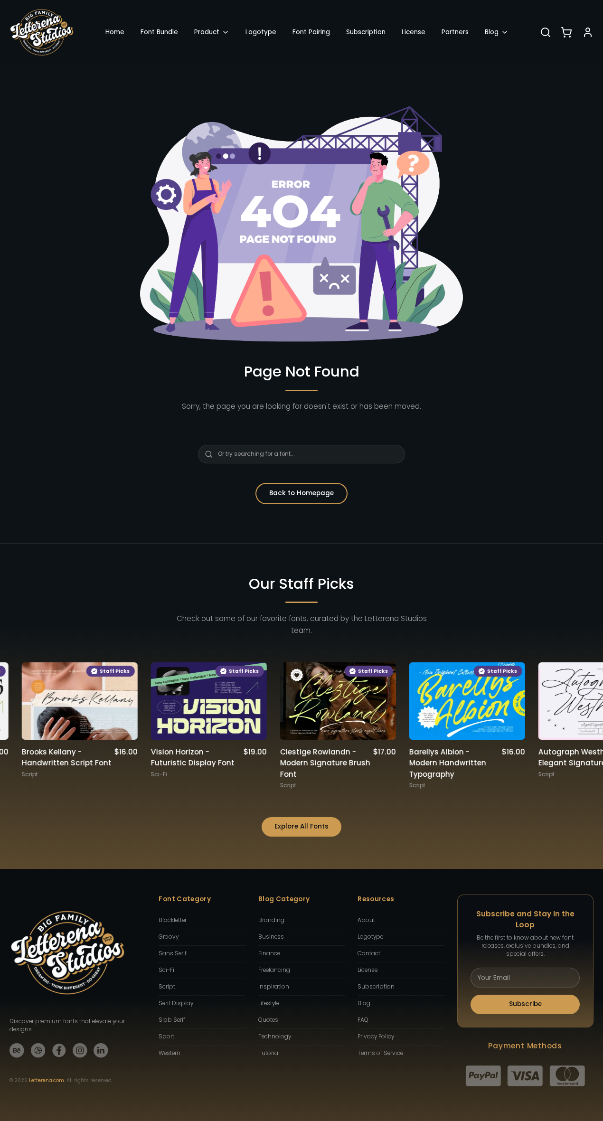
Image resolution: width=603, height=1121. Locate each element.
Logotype (260, 32)
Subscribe (525, 1003)
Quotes (268, 1020)
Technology (274, 1036)
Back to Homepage (301, 493)
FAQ (363, 1020)
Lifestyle (268, 1003)
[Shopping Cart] (566, 32)
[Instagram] (80, 1050)
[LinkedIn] (101, 1050)
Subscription (366, 32)
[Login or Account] (588, 32)
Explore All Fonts (301, 826)
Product (206, 32)
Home (114, 32)
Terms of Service (380, 1053)
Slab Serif (172, 1020)
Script (167, 986)
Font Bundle (159, 32)
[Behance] (16, 1050)
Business (271, 937)
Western (169, 1053)
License (413, 32)
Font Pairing (311, 32)
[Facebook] (59, 1050)
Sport (166, 1036)
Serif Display (176, 1003)
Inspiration (273, 986)
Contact (369, 953)
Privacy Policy (376, 1036)
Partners (455, 32)
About (366, 920)
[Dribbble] (38, 1050)
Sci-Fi (166, 970)
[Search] (545, 32)
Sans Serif (173, 953)
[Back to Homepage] (41, 32)
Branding (271, 920)
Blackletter (173, 920)
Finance (269, 953)
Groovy (169, 937)
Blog (492, 32)
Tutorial (269, 1053)
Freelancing (274, 970)
